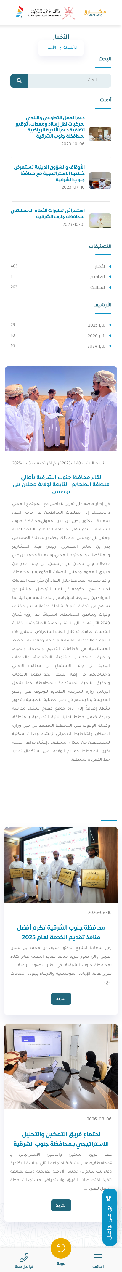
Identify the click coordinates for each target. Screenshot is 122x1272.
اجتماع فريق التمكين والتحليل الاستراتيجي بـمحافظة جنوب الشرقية (61, 1139)
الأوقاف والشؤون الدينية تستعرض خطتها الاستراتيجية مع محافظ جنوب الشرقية (49, 173)
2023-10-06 (73, 144)
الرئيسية (70, 47)
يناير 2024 (96, 346)
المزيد (61, 998)
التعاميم (98, 277)
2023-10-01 (73, 224)
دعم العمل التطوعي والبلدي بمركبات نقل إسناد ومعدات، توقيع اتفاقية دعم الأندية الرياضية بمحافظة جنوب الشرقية (50, 127)
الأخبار (100, 267)
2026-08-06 (99, 1119)
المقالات (98, 288)
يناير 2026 (97, 336)
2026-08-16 (100, 912)
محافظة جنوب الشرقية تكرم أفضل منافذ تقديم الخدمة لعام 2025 (61, 932)
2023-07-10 (73, 187)
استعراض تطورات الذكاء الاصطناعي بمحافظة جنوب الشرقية (48, 214)
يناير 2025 (97, 325)
